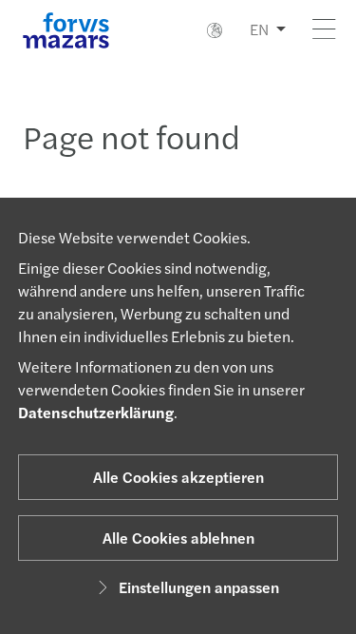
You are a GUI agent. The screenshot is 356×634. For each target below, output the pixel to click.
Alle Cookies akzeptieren (178, 477)
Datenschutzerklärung (96, 412)
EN (259, 29)
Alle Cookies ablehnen (178, 537)
